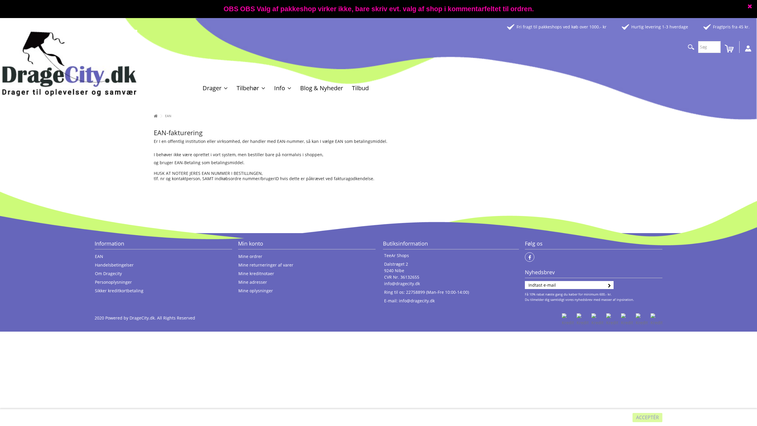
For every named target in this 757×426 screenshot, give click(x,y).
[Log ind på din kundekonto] (748, 48)
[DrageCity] (69, 63)
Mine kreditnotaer (256, 273)
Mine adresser (252, 282)
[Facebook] (529, 257)
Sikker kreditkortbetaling (119, 290)
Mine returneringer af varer (265, 265)
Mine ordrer (250, 256)
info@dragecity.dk (402, 283)
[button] (215, 88)
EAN (99, 256)
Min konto (250, 243)
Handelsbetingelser (114, 265)
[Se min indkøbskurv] (730, 48)
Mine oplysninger (255, 290)
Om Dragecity (108, 273)
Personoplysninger (113, 282)
